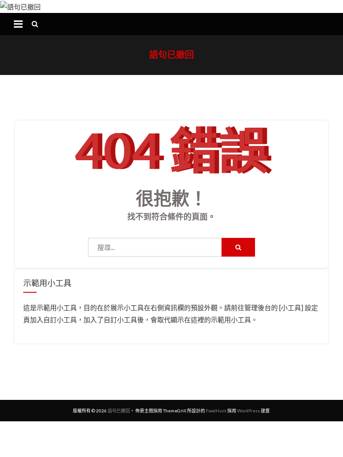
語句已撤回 (171, 54)
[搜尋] (238, 247)
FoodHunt (216, 410)
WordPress (248, 410)
